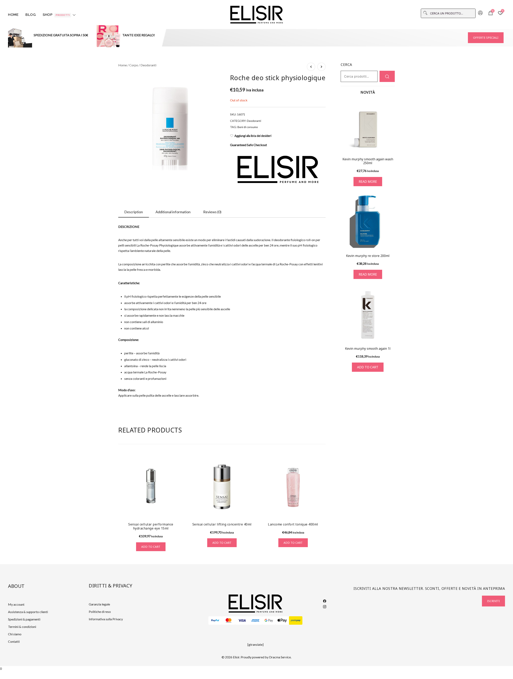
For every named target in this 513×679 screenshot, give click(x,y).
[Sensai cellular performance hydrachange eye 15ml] (150, 486)
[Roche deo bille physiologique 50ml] (321, 67)
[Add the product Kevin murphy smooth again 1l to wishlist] (391, 335)
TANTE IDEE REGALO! (138, 35)
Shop (56, 15)
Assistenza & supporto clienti (28, 612)
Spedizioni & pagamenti (24, 619)
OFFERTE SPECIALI (485, 37)
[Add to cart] (368, 315)
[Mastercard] (228, 620)
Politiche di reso (100, 611)
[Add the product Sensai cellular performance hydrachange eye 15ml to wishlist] (179, 511)
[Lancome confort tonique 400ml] (293, 486)
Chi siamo (14, 634)
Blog (30, 15)
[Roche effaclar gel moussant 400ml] (311, 67)
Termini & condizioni (22, 626)
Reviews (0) (212, 212)
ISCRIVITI (493, 601)
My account (16, 604)
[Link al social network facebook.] (324, 600)
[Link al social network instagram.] (324, 606)
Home (13, 15)
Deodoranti (148, 65)
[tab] (133, 212)
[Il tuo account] (480, 13)
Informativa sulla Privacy (106, 619)
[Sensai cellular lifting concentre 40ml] (221, 486)
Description (133, 212)
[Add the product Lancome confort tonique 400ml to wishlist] (322, 511)
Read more (368, 181)
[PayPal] (215, 620)
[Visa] (242, 620)
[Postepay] (295, 620)
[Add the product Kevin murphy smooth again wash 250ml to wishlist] (391, 146)
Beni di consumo (247, 127)
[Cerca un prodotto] (387, 76)
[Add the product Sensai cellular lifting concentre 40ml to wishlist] (250, 511)
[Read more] (368, 126)
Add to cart (150, 547)
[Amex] (255, 620)
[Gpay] (269, 620)
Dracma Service (280, 657)
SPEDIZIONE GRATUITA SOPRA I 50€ (61, 35)
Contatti (14, 641)
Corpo (133, 65)
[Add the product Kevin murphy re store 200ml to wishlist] (391, 242)
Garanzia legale (99, 604)
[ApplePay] (282, 620)
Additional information (173, 212)
